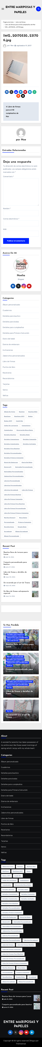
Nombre (7, 209)
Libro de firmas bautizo (12, 494)
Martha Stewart (9, 517)
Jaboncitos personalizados (14, 356)
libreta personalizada (12, 481)
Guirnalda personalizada (24, 467)
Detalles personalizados (13, 453)
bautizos (7, 416)
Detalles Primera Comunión (13, 458)
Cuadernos (7, 310)
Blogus (33, 1041)
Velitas (5, 396)
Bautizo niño (32, 412)
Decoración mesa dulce (25, 430)
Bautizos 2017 (19, 416)
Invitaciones (8, 350)
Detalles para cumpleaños (13, 327)
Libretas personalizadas (13, 485)
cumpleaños (8, 430)
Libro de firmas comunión (13, 499)
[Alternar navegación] (3, 9)
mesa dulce (23, 517)
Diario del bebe (27, 462)
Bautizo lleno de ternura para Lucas (16, 996)
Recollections (9, 527)
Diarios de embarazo (11, 344)
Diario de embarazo (11, 462)
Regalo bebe (22, 527)
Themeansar (21, 1044)
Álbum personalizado (11, 305)
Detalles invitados (29, 444)
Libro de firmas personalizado (15, 508)
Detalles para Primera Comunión (16, 333)
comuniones (26, 425)
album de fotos (9, 412)
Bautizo (22, 412)
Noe (12, 45)
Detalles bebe (25, 435)
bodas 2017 (8, 421)
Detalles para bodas (11, 322)
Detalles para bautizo (11, 316)
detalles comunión (29, 439)
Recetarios (7, 373)
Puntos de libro (9, 367)
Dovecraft (7, 467)
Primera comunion (24, 522)
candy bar (19, 421)
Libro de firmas (9, 361)
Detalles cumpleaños (11, 444)
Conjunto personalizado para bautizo (17, 1004)
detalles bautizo (10, 435)
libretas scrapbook (11, 490)
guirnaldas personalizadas (13, 471)
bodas (30, 416)
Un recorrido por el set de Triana (17, 583)
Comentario (8, 177)
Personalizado (9, 522)
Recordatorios (8, 378)
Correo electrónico (11, 219)
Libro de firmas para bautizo (14, 504)
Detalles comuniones (11, 439)
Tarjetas (6, 384)
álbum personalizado (11, 536)
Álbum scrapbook (21, 531)
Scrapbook (8, 531)
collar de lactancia (11, 425)
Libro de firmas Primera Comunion (16, 513)
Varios (5, 390)
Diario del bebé (9, 339)
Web (4, 229)
